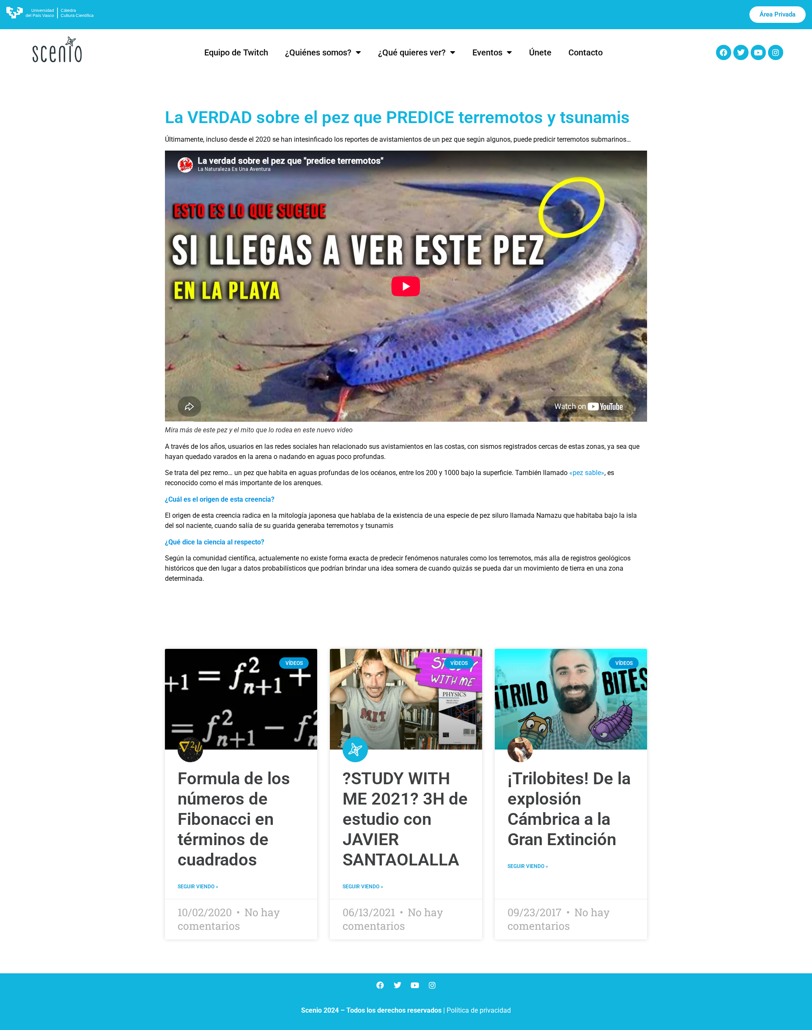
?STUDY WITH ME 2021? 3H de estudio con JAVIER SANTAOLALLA (405, 819)
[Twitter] (741, 52)
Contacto (585, 52)
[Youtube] (758, 52)
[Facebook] (723, 52)
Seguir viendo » (198, 887)
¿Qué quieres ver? (412, 52)
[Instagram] (775, 52)
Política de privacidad (479, 1010)
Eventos (487, 52)
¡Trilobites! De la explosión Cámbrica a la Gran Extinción (569, 809)
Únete (540, 52)
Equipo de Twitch (236, 52)
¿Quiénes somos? (318, 52)
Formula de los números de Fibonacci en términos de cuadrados (234, 819)
